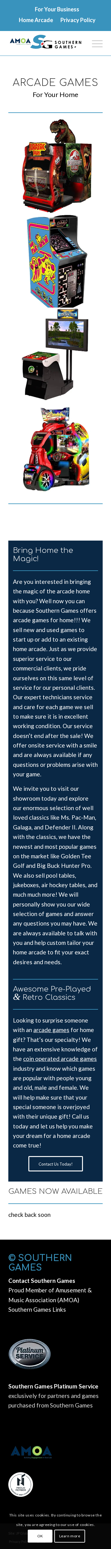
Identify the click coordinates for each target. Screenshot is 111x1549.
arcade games (51, 1029)
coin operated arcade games (60, 1058)
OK (40, 1536)
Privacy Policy (78, 20)
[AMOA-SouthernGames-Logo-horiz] (46, 43)
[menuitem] (57, 11)
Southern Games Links (37, 1309)
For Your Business (57, 9)
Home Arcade (36, 20)
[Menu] (94, 43)
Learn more (69, 1536)
